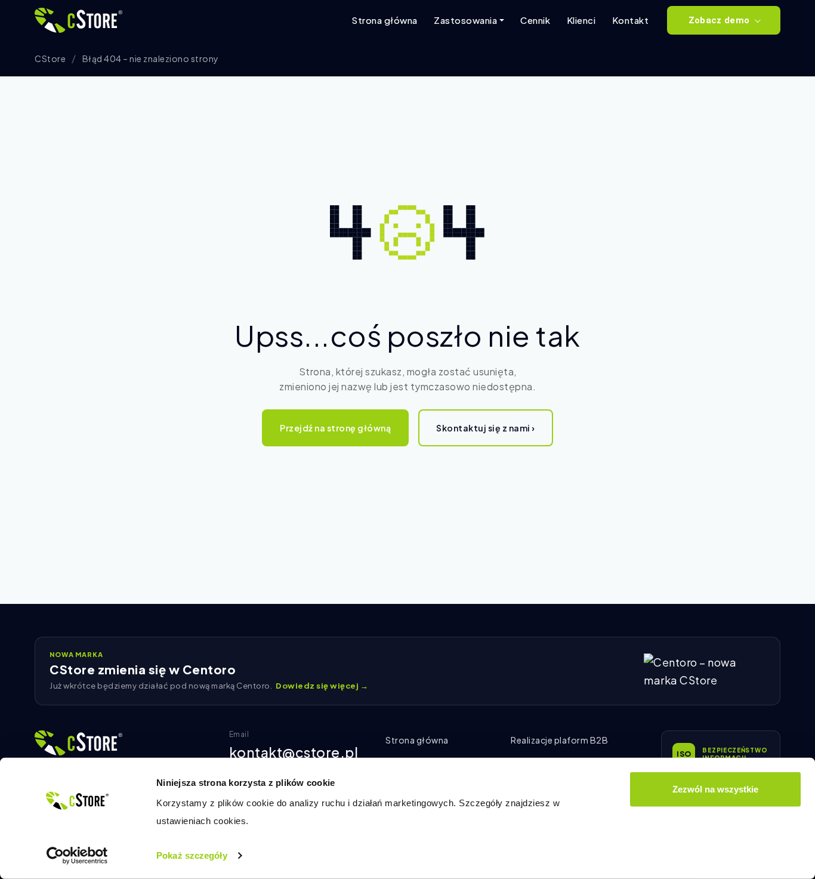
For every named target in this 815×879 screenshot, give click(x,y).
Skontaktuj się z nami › (485, 427)
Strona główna (384, 20)
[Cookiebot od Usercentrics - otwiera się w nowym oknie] (77, 856)
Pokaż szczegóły (191, 855)
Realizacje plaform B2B (559, 740)
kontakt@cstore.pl (294, 752)
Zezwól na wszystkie (715, 789)
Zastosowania (465, 20)
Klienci (581, 20)
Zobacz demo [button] (719, 20)
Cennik (535, 20)
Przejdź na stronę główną (335, 427)
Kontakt (630, 20)
